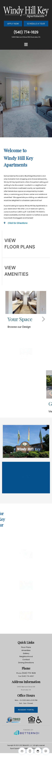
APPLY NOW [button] (13, 23)
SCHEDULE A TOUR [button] (36, 23)
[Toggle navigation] (26, 44)
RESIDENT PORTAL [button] (26, 710)
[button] (26, 10)
